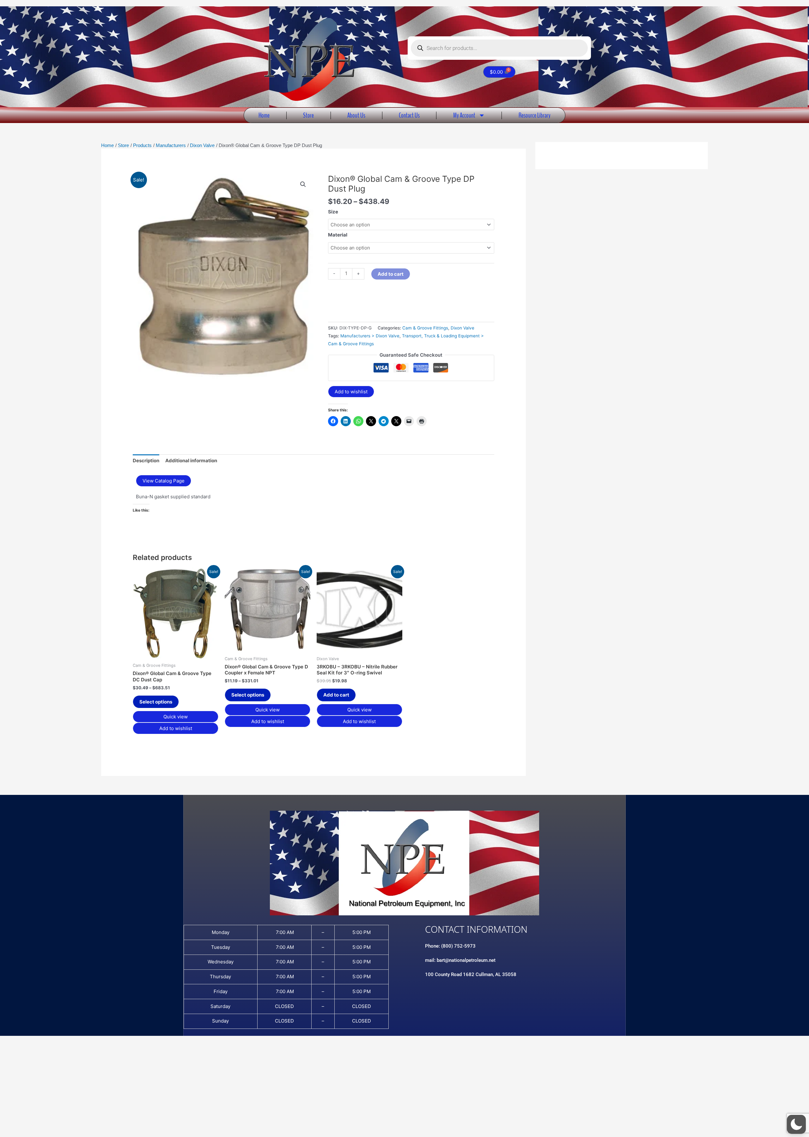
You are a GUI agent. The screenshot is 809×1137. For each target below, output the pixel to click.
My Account (464, 115)
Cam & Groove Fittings (425, 327)
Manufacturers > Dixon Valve (369, 335)
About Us (356, 115)
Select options (155, 702)
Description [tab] (146, 461)
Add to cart (391, 274)
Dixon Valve (462, 327)
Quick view (175, 717)
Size (333, 212)
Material (337, 235)
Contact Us (409, 115)
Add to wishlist (351, 392)
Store (308, 115)
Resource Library (534, 115)
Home (264, 115)
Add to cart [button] (336, 695)
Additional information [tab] (191, 461)
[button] (303, 184)
